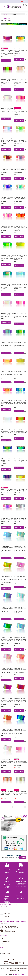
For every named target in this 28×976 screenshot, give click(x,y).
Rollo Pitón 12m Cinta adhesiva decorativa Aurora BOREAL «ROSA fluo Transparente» (20, 763)
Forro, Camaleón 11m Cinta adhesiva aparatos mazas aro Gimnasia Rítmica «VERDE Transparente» (7, 640)
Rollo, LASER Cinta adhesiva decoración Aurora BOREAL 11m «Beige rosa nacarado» (20, 81)
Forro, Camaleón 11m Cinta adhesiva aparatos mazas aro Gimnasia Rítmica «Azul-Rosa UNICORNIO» (20, 610)
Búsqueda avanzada (14, 970)
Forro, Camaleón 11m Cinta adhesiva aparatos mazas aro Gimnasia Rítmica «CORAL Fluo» (20, 670)
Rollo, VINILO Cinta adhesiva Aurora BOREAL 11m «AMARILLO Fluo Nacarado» (20, 257)
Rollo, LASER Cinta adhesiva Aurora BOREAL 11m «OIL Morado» (7, 491)
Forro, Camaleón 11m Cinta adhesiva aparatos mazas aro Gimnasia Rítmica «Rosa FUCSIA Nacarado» (7, 701)
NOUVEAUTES (4, 48)
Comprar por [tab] (6, 14)
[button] (24, 1)
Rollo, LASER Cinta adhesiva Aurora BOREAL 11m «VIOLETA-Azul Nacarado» (7, 199)
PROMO (16, 759)
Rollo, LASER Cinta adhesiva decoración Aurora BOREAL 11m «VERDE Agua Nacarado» (20, 199)
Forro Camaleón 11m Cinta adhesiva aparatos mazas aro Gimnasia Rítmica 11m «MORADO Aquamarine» (7, 549)
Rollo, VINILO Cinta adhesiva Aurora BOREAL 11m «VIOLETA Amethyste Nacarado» (7, 345)
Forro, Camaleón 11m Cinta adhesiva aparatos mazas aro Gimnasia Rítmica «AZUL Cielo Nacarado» (20, 640)
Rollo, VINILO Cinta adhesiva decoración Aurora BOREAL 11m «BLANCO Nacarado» (7, 432)
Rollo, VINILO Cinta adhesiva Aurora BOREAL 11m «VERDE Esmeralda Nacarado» (20, 345)
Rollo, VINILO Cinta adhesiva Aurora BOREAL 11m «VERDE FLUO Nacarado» (7, 257)
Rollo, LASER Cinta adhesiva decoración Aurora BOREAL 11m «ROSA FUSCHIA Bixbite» (7, 52)
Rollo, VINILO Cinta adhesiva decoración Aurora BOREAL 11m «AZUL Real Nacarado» (20, 403)
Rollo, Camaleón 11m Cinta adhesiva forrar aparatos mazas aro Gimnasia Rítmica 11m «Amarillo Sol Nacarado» (7, 579)
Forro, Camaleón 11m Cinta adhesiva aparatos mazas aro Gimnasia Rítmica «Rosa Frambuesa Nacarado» (20, 701)
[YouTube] (1, 916)
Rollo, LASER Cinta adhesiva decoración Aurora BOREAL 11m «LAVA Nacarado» (7, 170)
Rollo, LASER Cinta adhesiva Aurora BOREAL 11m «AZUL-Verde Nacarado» (20, 460)
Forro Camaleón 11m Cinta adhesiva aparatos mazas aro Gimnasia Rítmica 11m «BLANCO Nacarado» (7, 762)
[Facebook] (1, 909)
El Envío (4, 939)
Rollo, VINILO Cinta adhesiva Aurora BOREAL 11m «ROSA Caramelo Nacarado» (20, 112)
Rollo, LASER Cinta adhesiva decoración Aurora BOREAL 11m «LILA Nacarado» (7, 141)
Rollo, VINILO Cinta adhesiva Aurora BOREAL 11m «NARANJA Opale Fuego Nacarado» (7, 374)
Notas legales (24, 968)
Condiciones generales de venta (14, 968)
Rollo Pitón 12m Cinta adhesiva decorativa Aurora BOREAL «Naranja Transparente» (7, 794)
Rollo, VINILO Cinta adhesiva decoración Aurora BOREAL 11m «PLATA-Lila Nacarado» (20, 519)
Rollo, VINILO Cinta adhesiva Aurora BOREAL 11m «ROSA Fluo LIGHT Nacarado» (7, 228)
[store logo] (11, 7)
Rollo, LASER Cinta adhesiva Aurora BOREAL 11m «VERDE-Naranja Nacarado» (20, 51)
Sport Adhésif (3, 968)
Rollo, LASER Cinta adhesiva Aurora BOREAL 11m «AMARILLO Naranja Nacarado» (20, 490)
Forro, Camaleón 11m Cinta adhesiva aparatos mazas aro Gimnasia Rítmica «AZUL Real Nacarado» (20, 732)
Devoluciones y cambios (5, 942)
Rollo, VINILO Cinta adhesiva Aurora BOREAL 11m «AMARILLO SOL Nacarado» (20, 374)
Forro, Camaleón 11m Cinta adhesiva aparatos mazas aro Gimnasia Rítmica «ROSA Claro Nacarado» (7, 671)
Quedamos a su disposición (12, 926)
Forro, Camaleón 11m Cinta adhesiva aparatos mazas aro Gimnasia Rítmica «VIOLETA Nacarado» (7, 610)
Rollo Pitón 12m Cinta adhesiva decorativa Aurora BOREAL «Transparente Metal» (20, 794)
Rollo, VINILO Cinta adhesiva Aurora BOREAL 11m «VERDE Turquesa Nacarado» (7, 286)
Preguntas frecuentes (10, 930)
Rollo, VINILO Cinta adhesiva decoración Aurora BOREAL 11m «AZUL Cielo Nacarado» (20, 286)
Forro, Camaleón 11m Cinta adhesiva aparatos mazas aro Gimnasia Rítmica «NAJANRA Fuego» (7, 731)
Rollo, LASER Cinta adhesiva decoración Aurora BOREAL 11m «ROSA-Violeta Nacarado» (7, 519)
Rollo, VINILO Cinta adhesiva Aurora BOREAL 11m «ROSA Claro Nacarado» (7, 315)
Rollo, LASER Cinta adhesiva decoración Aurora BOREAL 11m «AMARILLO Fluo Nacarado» (20, 141)
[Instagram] (1, 913)
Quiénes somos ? (6, 950)
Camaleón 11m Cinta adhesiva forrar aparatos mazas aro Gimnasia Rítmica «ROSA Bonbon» (20, 579)
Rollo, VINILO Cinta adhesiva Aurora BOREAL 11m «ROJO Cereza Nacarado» (20, 431)
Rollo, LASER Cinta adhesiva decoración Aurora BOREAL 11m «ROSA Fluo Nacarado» (20, 315)
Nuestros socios (6, 953)
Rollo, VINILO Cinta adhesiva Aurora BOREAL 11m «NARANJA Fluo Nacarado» (20, 228)
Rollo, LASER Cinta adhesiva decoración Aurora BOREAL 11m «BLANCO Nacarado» (7, 110)
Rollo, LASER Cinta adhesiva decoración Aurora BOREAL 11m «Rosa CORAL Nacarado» (20, 170)
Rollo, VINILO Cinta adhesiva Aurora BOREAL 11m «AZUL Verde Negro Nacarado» (7, 461)
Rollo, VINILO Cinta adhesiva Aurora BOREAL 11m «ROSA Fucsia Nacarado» (7, 402)
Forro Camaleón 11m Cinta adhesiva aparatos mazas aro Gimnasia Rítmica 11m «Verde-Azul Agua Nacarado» (20, 549)
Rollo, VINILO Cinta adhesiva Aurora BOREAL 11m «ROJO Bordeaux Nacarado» (7, 81)
